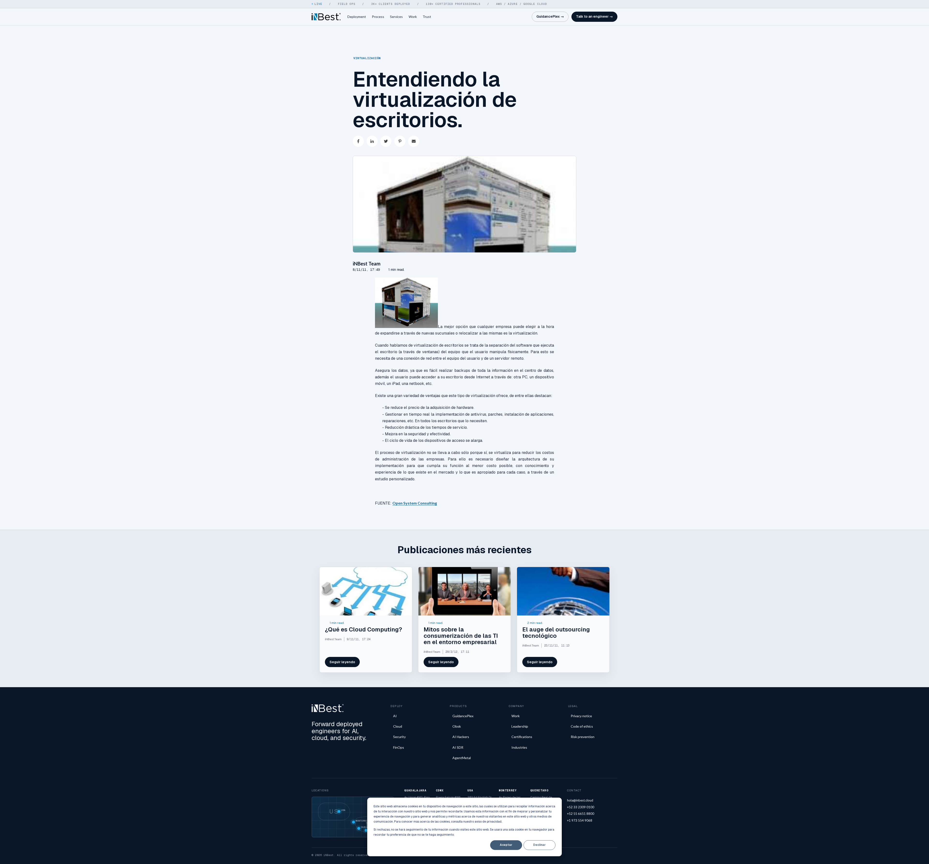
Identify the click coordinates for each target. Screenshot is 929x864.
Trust (427, 17)
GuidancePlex (462, 716)
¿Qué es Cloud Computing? (363, 629)
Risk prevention (582, 737)
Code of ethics (582, 726)
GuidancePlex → (550, 16)
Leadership (519, 726)
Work (413, 17)
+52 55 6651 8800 (580, 814)
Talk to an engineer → (594, 16)
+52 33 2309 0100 (580, 807)
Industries (519, 747)
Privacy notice (581, 716)
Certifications (521, 737)
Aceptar (506, 845)
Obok (456, 726)
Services (396, 17)
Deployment (356, 17)
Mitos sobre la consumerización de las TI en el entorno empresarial (461, 636)
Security (399, 737)
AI (395, 716)
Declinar (539, 845)
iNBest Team (367, 263)
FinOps (398, 747)
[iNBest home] (326, 16)
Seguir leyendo (342, 662)
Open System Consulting (414, 503)
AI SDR (457, 747)
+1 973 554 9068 (579, 820)
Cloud (397, 726)
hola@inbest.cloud (580, 800)
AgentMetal (461, 758)
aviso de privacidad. (488, 822)
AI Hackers (460, 737)
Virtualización (367, 58)
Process (378, 17)
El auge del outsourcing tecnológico (556, 632)
